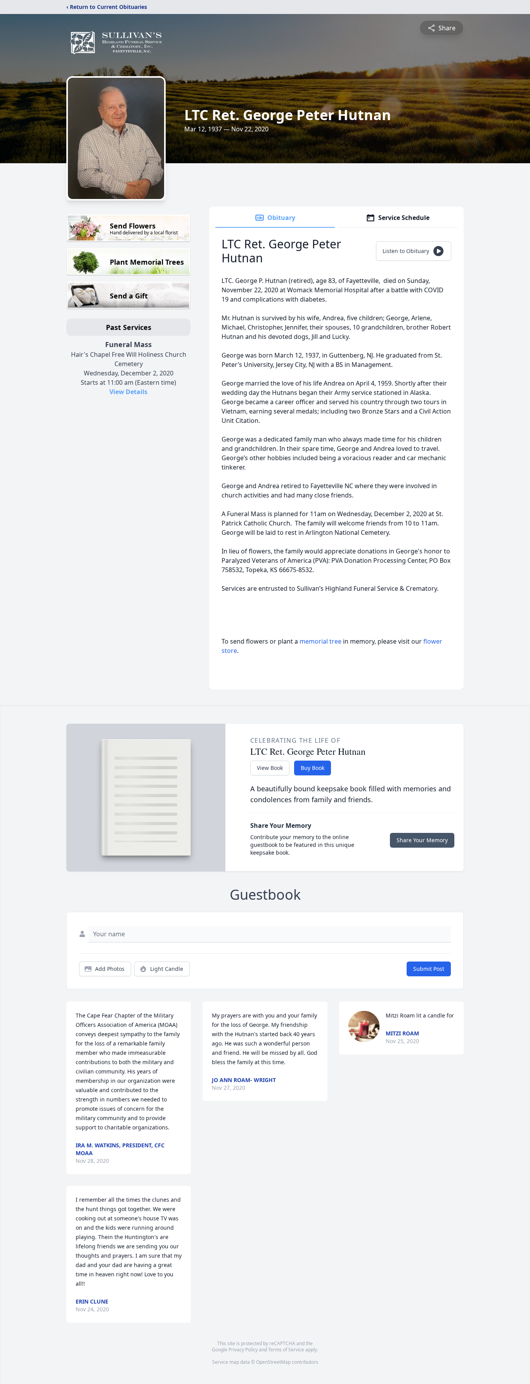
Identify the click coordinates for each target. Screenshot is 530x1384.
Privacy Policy (243, 1349)
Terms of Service (286, 1349)
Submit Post (428, 968)
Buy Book (312, 767)
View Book (270, 767)
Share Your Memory (422, 840)
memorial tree (320, 641)
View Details (128, 391)
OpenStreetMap (273, 1362)
